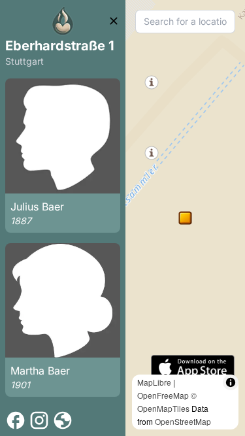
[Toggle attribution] (230, 382)
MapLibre (154, 382)
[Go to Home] (62, 21)
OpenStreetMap (183, 421)
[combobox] (185, 21)
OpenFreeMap (163, 395)
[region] (185, 218)
